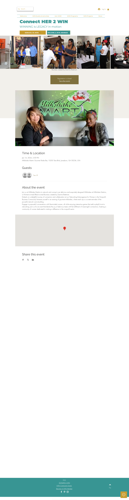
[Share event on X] (28, 260)
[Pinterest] (64, 491)
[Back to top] (110, 484)
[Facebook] (61, 491)
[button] (108, 9)
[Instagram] (67, 491)
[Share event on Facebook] (23, 260)
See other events (64, 81)
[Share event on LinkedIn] (33, 260)
